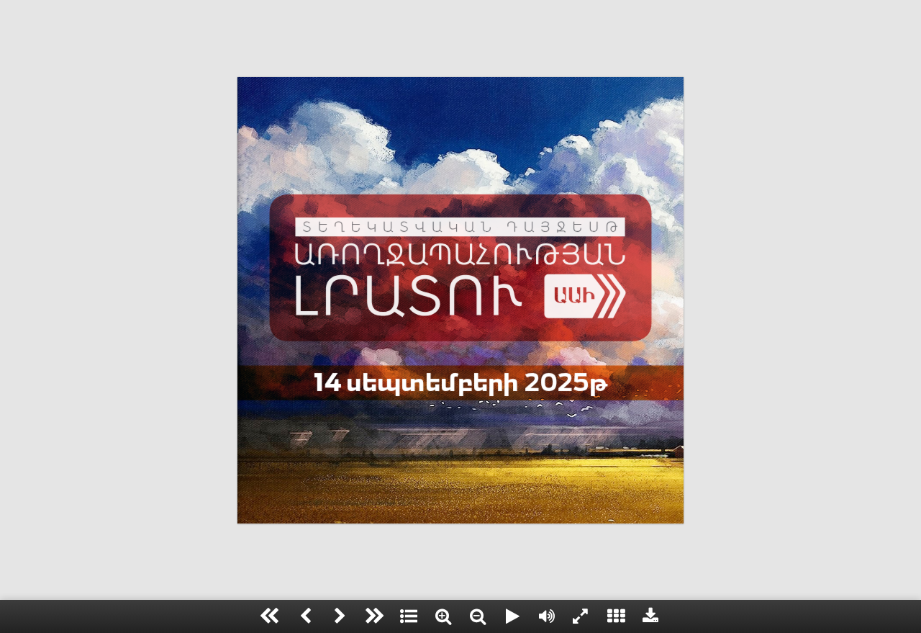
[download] (650, 616)
